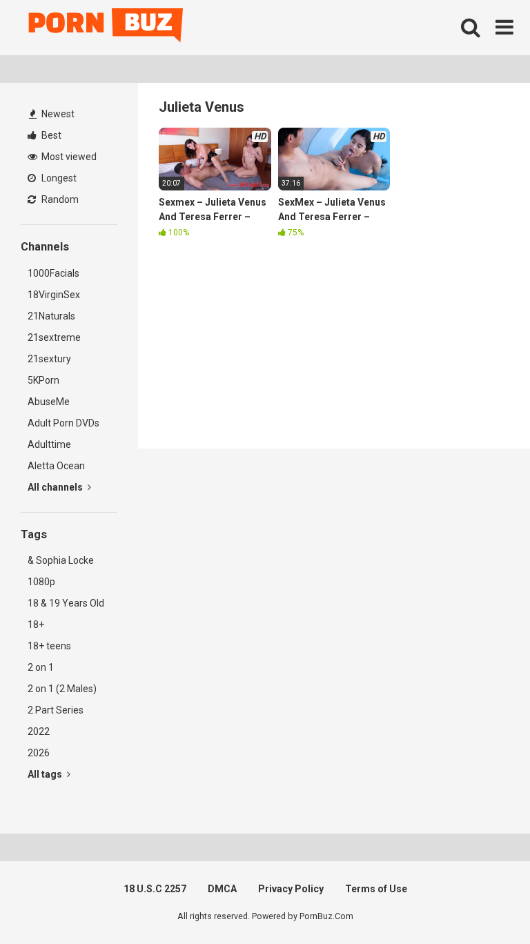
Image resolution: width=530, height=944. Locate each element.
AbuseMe (49, 401)
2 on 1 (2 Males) (62, 688)
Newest (57, 113)
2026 (39, 752)
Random (59, 199)
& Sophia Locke (61, 560)
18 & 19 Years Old (66, 603)
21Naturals (51, 316)
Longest (58, 178)
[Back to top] (483, 902)
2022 (39, 731)
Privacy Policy (291, 888)
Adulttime (49, 444)
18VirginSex (54, 294)
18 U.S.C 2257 (155, 888)
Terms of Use (376, 888)
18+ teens (49, 645)
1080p (41, 581)
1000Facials (53, 273)
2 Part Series (56, 710)
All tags (46, 774)
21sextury (49, 358)
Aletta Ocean (56, 465)
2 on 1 (41, 667)
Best (50, 135)
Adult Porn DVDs (63, 423)
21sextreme (54, 337)
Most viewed (68, 156)
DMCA (222, 888)
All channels (56, 487)
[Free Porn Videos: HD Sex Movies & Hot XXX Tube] (107, 28)
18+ (36, 624)
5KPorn (43, 380)
